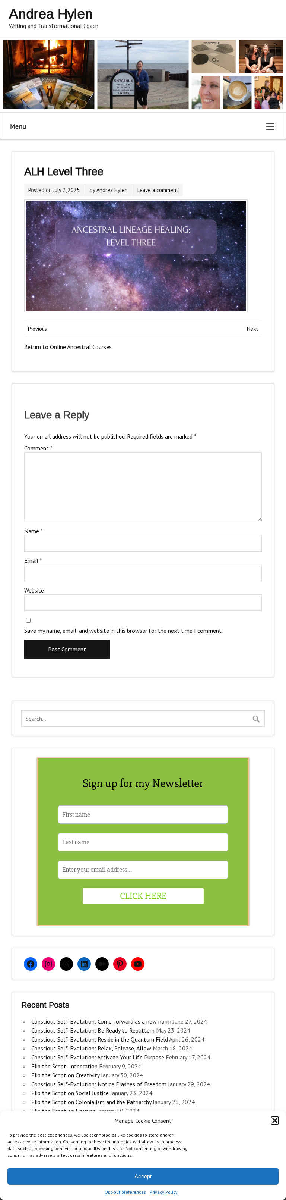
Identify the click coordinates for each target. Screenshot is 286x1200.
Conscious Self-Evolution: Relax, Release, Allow (91, 1048)
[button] (275, 1120)
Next (252, 328)
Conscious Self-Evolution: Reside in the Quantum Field (99, 1039)
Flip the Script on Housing (63, 1111)
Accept (143, 1176)
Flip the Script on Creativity (65, 1075)
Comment (38, 448)
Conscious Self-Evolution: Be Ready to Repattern (93, 1030)
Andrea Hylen (112, 190)
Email (33, 560)
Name (33, 531)
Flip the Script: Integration (64, 1066)
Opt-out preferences (125, 1192)
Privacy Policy (164, 1192)
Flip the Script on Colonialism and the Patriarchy (91, 1102)
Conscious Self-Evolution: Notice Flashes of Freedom (98, 1084)
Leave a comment (157, 190)
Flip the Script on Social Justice (70, 1093)
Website (34, 590)
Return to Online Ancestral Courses (68, 347)
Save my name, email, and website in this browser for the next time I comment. (123, 631)
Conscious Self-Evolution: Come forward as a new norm (101, 1021)
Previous (37, 328)
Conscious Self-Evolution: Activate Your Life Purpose (97, 1057)
